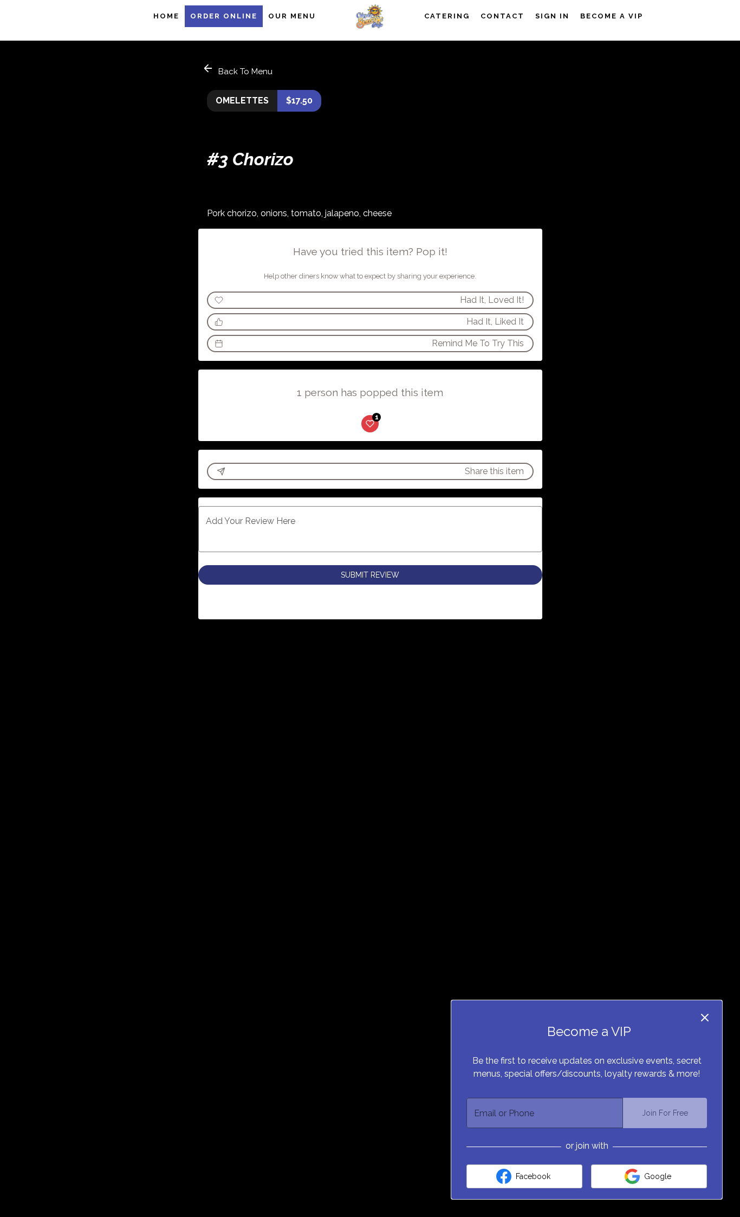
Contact (502, 16)
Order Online (223, 16)
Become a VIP (611, 16)
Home (166, 16)
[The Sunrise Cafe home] (370, 16)
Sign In (552, 16)
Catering (447, 16)
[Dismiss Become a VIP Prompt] (705, 1018)
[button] (238, 69)
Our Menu (292, 16)
